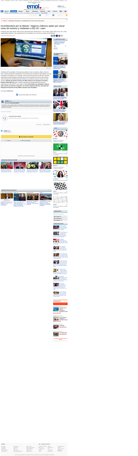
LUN (48, 448)
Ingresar (59, 7)
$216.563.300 (57, 313)
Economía (13, 11)
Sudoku (55, 204)
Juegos (55, 128)
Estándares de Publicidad (49, 454)
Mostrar (34, 3)
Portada (6, 13)
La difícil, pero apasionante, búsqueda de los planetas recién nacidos (59, 43)
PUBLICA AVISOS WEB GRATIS (60, 303)
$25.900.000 (62, 327)
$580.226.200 (57, 321)
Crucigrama (55, 178)
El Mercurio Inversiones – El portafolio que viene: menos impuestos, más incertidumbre (7, 203)
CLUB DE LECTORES (43, 446)
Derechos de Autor (17, 454)
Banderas (55, 138)
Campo (20, 0)
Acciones (21, 13)
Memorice (55, 165)
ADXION (59, 447)
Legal (16, 0)
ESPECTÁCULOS (4, 450)
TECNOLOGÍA (4, 451)
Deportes (21, 11)
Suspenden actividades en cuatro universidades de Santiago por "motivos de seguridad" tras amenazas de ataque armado (60, 278)
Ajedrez (55, 191)
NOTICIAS (3, 446)
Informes (32, 13)
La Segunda (61, 0)
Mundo (27, 11)
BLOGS (40, 450)
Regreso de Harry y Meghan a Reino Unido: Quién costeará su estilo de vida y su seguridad (59, 110)
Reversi (54, 152)
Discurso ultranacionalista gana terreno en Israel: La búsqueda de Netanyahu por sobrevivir (60, 98)
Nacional (7, 11)
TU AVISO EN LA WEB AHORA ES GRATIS (60, 339)
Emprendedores (16, 13)
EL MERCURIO (41, 448)
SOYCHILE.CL (50, 451)
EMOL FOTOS (16, 450)
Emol (2, 0)
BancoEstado (30, 192)
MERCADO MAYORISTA (60, 450)
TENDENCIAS (16, 446)
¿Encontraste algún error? (28, 94)
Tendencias (42, 11)
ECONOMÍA (3, 447)
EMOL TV (15, 448)
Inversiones (25, 0)
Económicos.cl (49, 0)
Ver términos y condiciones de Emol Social (26, 155)
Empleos (42, 0)
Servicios (55, 11)
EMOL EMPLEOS (29, 448)
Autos (31, 0)
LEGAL (40, 451)
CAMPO (49, 446)
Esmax (41, 192)
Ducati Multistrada (63, 332)
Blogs (12, 0)
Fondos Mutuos (27, 13)
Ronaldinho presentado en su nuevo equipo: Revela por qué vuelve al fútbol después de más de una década (60, 241)
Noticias (10, 13)
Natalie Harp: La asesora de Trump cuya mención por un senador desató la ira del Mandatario (60, 123)
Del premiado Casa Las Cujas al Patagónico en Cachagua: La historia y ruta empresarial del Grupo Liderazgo (59, 67)
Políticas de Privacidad (26, 454)
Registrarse (64, 7)
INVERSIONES (50, 447)
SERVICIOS (16, 447)
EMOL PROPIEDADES (30, 447)
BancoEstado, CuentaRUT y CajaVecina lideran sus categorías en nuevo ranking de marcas (32, 203)
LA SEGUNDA (50, 450)
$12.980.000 (62, 334)
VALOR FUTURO (61, 448)
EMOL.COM (41, 447)
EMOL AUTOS (28, 446)
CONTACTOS (28, 450)
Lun (65, 0)
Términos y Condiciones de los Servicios (37, 454)
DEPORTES (3, 448)
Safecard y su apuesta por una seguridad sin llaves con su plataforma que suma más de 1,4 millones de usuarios (60, 81)
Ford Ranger (61, 325)
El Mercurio (7, 0)
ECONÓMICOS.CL (61, 446)
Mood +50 (16, 192)
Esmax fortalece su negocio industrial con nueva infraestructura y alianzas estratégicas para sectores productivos (45, 203)
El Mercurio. (10, 91)
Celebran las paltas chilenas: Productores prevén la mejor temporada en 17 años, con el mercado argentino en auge (32, 172)
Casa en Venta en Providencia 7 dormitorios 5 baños (63, 318)
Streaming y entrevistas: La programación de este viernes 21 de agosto (26, 20)
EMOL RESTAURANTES (18, 451)
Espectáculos (35, 11)
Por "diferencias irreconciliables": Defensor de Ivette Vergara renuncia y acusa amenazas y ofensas (60, 249)
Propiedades (36, 0)
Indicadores (37, 13)
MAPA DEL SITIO (29, 451)
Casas (56, 0)
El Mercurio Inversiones (7, 192)
